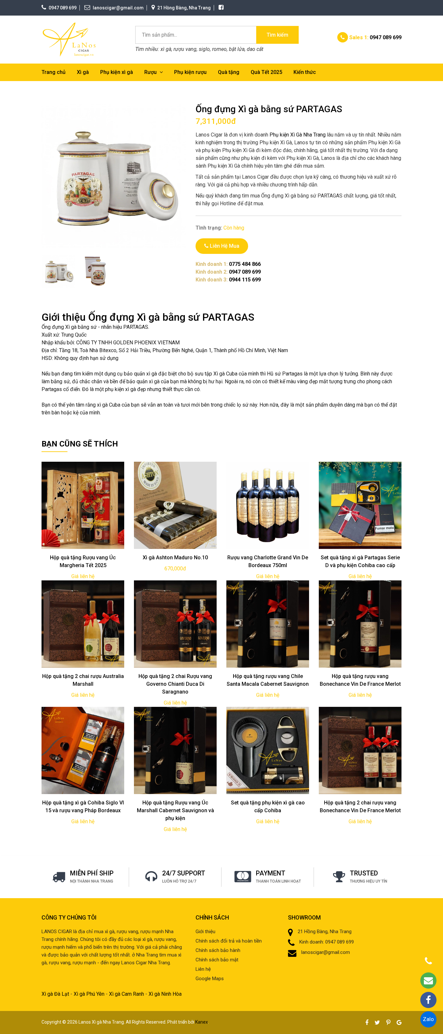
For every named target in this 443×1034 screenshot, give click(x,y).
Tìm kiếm (277, 35)
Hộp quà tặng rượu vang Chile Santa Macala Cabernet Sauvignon (268, 680)
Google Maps (210, 978)
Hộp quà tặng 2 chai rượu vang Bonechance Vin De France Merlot (360, 807)
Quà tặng (228, 72)
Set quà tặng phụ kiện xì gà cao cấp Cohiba (268, 807)
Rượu (151, 72)
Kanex (201, 1022)
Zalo (428, 1019)
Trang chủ (54, 72)
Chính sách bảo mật (217, 960)
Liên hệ (203, 969)
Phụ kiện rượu (190, 72)
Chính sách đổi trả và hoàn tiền (229, 941)
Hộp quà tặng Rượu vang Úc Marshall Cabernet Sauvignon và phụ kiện (175, 810)
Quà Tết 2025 (266, 72)
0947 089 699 (63, 7)
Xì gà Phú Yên (89, 994)
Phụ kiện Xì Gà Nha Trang (297, 135)
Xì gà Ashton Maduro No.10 (175, 557)
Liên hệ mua (224, 246)
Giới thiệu (205, 931)
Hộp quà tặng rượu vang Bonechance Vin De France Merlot (360, 680)
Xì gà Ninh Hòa (165, 994)
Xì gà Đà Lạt (55, 994)
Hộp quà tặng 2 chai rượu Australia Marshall (83, 680)
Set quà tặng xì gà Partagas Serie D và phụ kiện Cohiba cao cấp (360, 561)
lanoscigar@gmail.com (118, 7)
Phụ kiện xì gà (116, 72)
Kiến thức (304, 72)
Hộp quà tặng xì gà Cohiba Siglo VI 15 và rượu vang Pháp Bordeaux (83, 807)
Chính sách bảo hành (218, 950)
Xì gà (83, 72)
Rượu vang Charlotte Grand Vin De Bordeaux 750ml (267, 561)
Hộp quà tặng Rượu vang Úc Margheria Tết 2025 (83, 561)
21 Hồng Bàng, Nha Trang (184, 7)
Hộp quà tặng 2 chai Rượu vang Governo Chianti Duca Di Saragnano (175, 684)
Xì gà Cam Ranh (126, 994)
